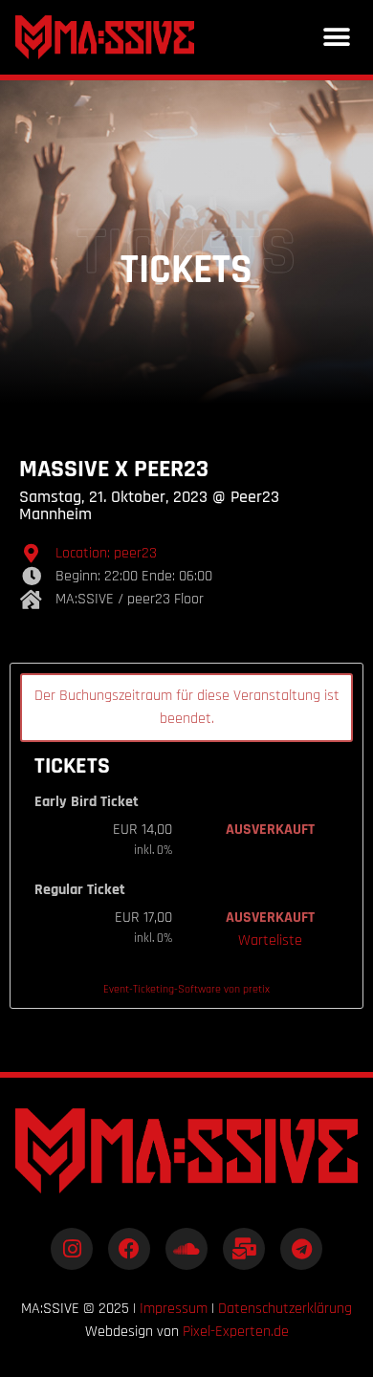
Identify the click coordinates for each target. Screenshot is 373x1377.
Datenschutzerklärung (285, 1309)
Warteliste (270, 940)
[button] (336, 37)
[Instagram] (72, 1249)
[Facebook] (129, 1249)
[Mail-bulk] (244, 1249)
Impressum (174, 1309)
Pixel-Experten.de (236, 1332)
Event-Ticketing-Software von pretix (186, 989)
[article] (186, 836)
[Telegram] (301, 1249)
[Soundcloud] (186, 1249)
